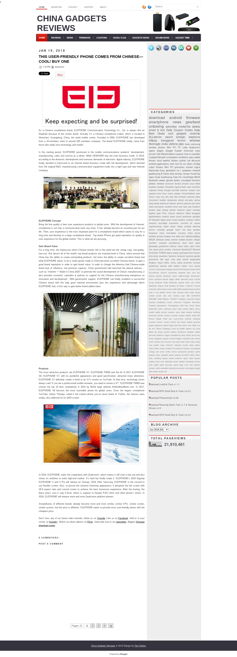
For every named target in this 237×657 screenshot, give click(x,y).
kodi (166, 285)
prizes (171, 355)
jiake (198, 196)
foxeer (183, 322)
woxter (159, 295)
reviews (152, 147)
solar (191, 358)
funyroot (181, 256)
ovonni (174, 351)
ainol (159, 160)
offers (156, 348)
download (157, 117)
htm (153, 328)
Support (88, 7)
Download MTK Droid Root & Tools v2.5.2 (170, 414)
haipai (171, 325)
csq (189, 206)
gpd (159, 213)
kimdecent (182, 332)
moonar (167, 341)
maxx (161, 233)
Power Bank (195, 269)
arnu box (196, 272)
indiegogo (167, 328)
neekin (156, 345)
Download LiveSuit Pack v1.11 (164, 384)
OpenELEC (186, 249)
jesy (179, 259)
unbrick (152, 295)
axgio (183, 312)
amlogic (180, 137)
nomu (173, 262)
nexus (152, 196)
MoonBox (196, 302)
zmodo (167, 249)
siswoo (177, 193)
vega (181, 365)
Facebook (123, 518)
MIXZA (152, 239)
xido (150, 371)
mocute (197, 285)
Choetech (169, 186)
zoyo (183, 295)
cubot (151, 167)
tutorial (189, 167)
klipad (197, 332)
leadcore (160, 335)
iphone (180, 203)
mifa (192, 338)
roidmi (192, 355)
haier (177, 229)
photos (161, 147)
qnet (151, 292)
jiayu (191, 157)
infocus (173, 246)
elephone (194, 137)
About (103, 7)
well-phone (173, 368)
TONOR (162, 252)
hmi (198, 325)
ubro (151, 365)
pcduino (152, 355)
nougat (167, 190)
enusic (166, 322)
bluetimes (167, 276)
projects (178, 355)
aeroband (168, 309)
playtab (185, 289)
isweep (189, 328)
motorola (152, 289)
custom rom (194, 190)
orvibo (168, 351)
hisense (191, 196)
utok (170, 266)
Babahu (166, 299)
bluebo (189, 239)
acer (198, 193)
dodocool (164, 203)
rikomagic (154, 144)
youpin (155, 371)
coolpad (153, 157)
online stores (161, 289)
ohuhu (162, 348)
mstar (187, 341)
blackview (154, 170)
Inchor (169, 302)
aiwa (180, 309)
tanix (158, 361)
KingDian (187, 302)
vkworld (196, 170)
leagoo (160, 150)
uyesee (152, 193)
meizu (170, 193)
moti (173, 341)
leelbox (181, 219)
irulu (173, 259)
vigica (197, 167)
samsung (195, 144)
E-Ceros (165, 173)
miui (162, 341)
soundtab (162, 223)
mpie (192, 246)
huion (175, 219)
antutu (197, 309)
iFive (164, 213)
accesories (172, 272)
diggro (171, 279)
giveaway (153, 246)
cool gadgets (177, 133)
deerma (196, 226)
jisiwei (151, 332)
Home (42, 7)
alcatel (185, 309)
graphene (159, 325)
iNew (198, 183)
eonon (152, 229)
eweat (162, 180)
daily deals (154, 203)
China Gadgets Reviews (103, 645)
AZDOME (153, 299)
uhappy (167, 236)
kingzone (153, 233)
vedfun (177, 266)
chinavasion (195, 276)
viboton (197, 365)
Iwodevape (160, 269)
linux (164, 193)
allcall (181, 200)
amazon (185, 183)
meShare (189, 285)
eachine (188, 318)
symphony (154, 266)
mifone (197, 338)
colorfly (160, 315)
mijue (160, 262)
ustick (156, 365)
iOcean (159, 167)
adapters (181, 272)
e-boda (197, 279)
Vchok (191, 305)
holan (187, 282)
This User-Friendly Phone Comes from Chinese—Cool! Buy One (91, 59)
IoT (150, 219)
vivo (173, 236)
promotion (179, 167)
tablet (197, 157)
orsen (162, 351)
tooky (192, 292)
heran (184, 325)
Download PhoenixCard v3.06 (163, 397)
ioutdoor (196, 206)
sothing (152, 361)
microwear (171, 233)
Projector (152, 305)
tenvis (175, 361)
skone (169, 292)
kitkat (188, 213)
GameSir (190, 299)
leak (159, 210)
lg (177, 285)
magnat (165, 338)
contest (187, 226)
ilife (161, 259)
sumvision (174, 223)
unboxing (156, 126)
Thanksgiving (173, 305)
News (70, 37)
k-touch (171, 213)
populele (164, 355)
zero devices (173, 295)
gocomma (153, 259)
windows (195, 140)
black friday (176, 226)
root (177, 163)
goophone (164, 246)
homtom (196, 180)
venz (186, 365)
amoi (175, 206)
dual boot (188, 242)
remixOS (185, 355)
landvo (152, 210)
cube (185, 147)
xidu (165, 295)
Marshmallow (167, 153)
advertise (171, 126)
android (175, 117)
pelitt (174, 289)
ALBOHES (195, 295)
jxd (193, 203)
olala (151, 206)
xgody (197, 368)
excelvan (163, 256)
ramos (197, 200)
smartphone (158, 121)
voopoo (152, 368)
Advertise (56, 7)
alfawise (160, 183)
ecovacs (152, 322)
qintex (177, 180)
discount (196, 160)
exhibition (183, 157)
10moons (176, 249)
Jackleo (160, 186)
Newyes (186, 269)
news (177, 121)
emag (151, 282)
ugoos (152, 150)
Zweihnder (153, 309)
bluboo (174, 160)
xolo (183, 236)
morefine (196, 186)
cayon (174, 276)
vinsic (184, 266)
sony (161, 249)
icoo (192, 282)
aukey (176, 252)
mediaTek (185, 126)
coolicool (169, 183)
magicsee (158, 338)
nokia (190, 233)
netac (162, 345)
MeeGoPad (178, 269)
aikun (175, 309)
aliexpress (172, 200)
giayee (151, 325)
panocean (159, 206)
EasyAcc (182, 299)
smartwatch (172, 157)
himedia (182, 196)
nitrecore (177, 345)
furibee (190, 322)
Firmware (84, 37)
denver (151, 318)
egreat (178, 186)
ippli (167, 259)
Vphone (163, 272)
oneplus (152, 223)
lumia (151, 338)
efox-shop (153, 256)
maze (180, 246)
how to (187, 153)
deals (194, 315)
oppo (151, 177)
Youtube (101, 518)
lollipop (153, 140)
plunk (178, 216)
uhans (197, 223)
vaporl (175, 365)
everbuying (166, 177)
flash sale (186, 186)
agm (189, 272)
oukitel (182, 160)
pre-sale (189, 200)
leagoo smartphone (172, 335)
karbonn (180, 213)
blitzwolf (161, 157)
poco (158, 355)
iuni (194, 328)
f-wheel (173, 322)
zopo (197, 150)
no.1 (179, 170)
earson (196, 252)
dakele (188, 315)
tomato (160, 236)
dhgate (159, 318)
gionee (169, 180)
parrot (197, 351)
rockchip (195, 133)
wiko (178, 236)
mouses (182, 233)
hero (189, 325)
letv (167, 196)
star (171, 196)
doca (191, 279)
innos (174, 328)
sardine (163, 292)
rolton (198, 355)
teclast (178, 183)
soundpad (186, 180)
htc (180, 177)
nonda (185, 345)
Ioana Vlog (119, 37)
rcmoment (153, 200)
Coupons (101, 37)
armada (196, 210)
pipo (181, 144)
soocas (197, 358)
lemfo (194, 335)
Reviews (56, 37)
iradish (182, 328)
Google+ (53, 522)
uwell (161, 365)
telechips (168, 361)
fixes (162, 170)
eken (189, 163)
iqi (178, 328)
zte (188, 160)
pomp (197, 233)
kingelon (190, 332)
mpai (178, 341)
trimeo (197, 361)
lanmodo (152, 335)
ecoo (159, 193)
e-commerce (178, 318)
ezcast (152, 153)
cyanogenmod (186, 252)
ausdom (171, 312)
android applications (159, 163)
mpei (182, 341)
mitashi (157, 341)
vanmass (168, 365)
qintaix (173, 210)
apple (157, 312)
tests (186, 292)
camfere (152, 242)
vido (158, 153)
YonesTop (195, 173)
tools (187, 144)
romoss (196, 262)
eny (162, 196)
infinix (198, 282)
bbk (176, 196)
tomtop (178, 173)
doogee (169, 150)
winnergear (190, 368)
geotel (197, 256)
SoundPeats (154, 272)
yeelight (196, 216)
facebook (158, 282)
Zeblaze (160, 239)
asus (192, 183)
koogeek (196, 213)
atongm (164, 312)
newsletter (121, 522)
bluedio (159, 276)
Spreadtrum (162, 305)
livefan (181, 285)
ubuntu (163, 266)
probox (152, 183)
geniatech (171, 170)
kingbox (152, 262)
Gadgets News (140, 37)
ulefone (173, 144)
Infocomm (178, 302)
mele (197, 203)
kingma (161, 285)
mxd (150, 345)
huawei (178, 150)
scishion (181, 210)
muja (192, 341)
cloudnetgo (188, 177)
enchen (159, 322)
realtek (162, 200)
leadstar (172, 285)
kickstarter (153, 285)
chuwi (157, 177)
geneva (189, 256)
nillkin (197, 219)
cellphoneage (183, 276)
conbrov (167, 315)
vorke (158, 368)
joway (160, 332)
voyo (158, 196)
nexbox (165, 216)
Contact (73, 7)
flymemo (173, 256)
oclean (197, 345)
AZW (160, 299)
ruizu (151, 358)
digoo (163, 219)
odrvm (151, 348)
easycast (196, 318)
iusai (198, 328)
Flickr (90, 522)
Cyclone (152, 269)
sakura (165, 358)
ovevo (169, 289)
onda (165, 144)
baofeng (196, 312)
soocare (180, 292)
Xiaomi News (162, 37)
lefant (188, 335)
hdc (180, 325)
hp (150, 328)
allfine (191, 309)
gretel (165, 325)
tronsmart (188, 150)
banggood (167, 140)
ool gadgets (195, 348)
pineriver (188, 262)
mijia (186, 246)
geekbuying (154, 173)
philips (179, 289)
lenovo (181, 140)
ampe (167, 239)
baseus (152, 276)
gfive (198, 242)
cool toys (183, 206)
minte (151, 341)
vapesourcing (155, 226)
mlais (175, 177)
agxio (188, 210)
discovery (184, 279)
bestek (182, 239)
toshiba (182, 361)
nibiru (166, 262)
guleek (181, 282)
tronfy (160, 190)
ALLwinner (155, 137)
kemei (185, 259)
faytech (152, 213)
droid (165, 318)
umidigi (196, 163)
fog (178, 322)
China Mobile (194, 266)
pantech (191, 351)
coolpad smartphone (169, 242)
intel (172, 163)
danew (165, 279)
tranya (197, 292)
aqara (169, 252)
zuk (165, 371)
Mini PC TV (174, 147)
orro (157, 351)
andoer (174, 239)
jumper (167, 332)
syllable (152, 236)
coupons (179, 153)
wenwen (181, 368)
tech (162, 361)
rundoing (157, 358)
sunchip (184, 223)
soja (174, 292)
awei (178, 312)
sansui (171, 358)
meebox (190, 219)
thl (180, 163)
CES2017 (174, 299)
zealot (161, 371)
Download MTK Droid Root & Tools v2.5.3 (170, 391)
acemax (184, 190)
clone (151, 279)
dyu (170, 318)
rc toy (156, 292)
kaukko (196, 229)
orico (197, 246)
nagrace (153, 190)
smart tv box (157, 130)
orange (152, 351)
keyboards (195, 259)
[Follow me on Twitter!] (149, 8)
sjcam (185, 358)
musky (197, 341)
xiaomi (169, 137)
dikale (177, 279)
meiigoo (178, 338)
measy (165, 210)
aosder (151, 312)
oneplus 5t (169, 348)
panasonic (182, 351)
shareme (178, 358)
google (170, 229)
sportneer (187, 216)
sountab (175, 190)
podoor (197, 289)
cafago (197, 239)
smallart (168, 206)
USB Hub (184, 305)
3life (188, 295)
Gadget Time (182, 37)
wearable (164, 368)
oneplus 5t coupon (182, 348)
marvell (172, 338)
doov (169, 219)
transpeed (190, 361)
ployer (191, 289)
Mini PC (168, 167)
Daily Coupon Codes (179, 130)
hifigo (194, 325)
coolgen (181, 315)
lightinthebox (155, 216)
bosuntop (152, 315)
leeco (183, 335)
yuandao (196, 153)
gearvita (197, 322)
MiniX (197, 177)
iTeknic (159, 328)
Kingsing (169, 269)
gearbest (193, 121)
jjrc (156, 332)
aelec (160, 309)
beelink (166, 160)
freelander (173, 282)
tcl (191, 223)
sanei (155, 249)
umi (184, 163)
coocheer (158, 279)
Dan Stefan (140, 645)
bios (172, 173)
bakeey (189, 312)
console (174, 315)
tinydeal (152, 186)
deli (198, 315)
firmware (193, 117)
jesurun (187, 203)
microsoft (186, 338)
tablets (196, 126)
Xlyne (198, 305)
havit (176, 325)
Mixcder (156, 219)
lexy (198, 335)
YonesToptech (188, 193)
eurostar (161, 229)
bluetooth (153, 180)
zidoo (166, 226)
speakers (186, 170)
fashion (172, 203)
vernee (186, 173)
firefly (166, 282)
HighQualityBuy (192, 236)
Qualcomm (194, 147)
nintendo (169, 345)
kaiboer (174, 332)
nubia (191, 345)
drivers (152, 160)
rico (150, 249)
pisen (172, 216)
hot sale (186, 229)
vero (191, 365)
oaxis (179, 262)
